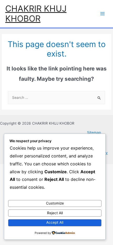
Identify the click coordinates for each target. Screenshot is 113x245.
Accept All (54, 222)
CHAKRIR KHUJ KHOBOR (35, 13)
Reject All (55, 213)
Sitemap (94, 132)
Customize (55, 203)
